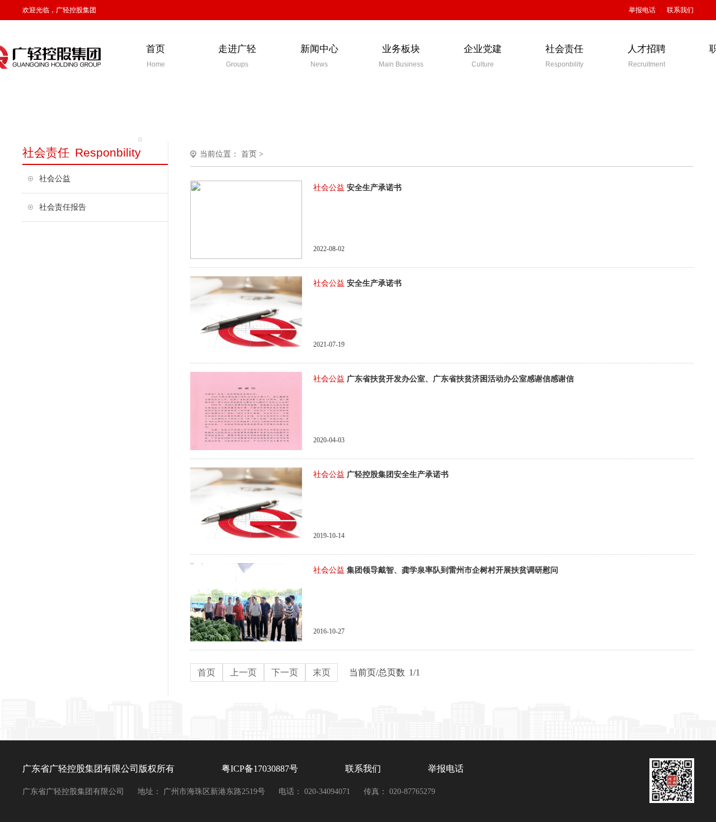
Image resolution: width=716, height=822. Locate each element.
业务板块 (401, 56)
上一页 (243, 672)
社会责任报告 (62, 207)
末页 (322, 672)
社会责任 (564, 56)
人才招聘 (647, 56)
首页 (155, 56)
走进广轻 (237, 56)
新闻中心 (319, 56)
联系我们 (680, 10)
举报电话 (642, 10)
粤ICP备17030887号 (260, 768)
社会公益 (54, 178)
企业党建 (483, 56)
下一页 (284, 672)
